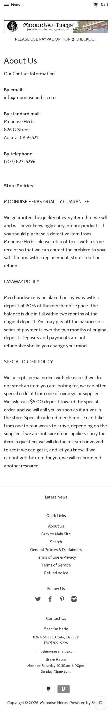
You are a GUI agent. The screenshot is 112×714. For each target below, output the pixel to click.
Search (56, 541)
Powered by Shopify (87, 702)
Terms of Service (56, 565)
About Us (56, 526)
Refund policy (56, 572)
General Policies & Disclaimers (56, 549)
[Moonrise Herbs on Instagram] (74, 599)
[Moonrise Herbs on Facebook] (50, 599)
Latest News (56, 497)
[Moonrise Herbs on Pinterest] (62, 599)
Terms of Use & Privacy (56, 557)
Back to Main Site (56, 533)
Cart (104, 4)
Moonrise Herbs (54, 702)
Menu (15, 4)
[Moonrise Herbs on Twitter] (38, 599)
